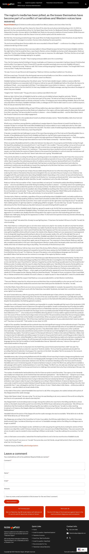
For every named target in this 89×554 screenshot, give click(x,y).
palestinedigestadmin (31, 445)
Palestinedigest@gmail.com (77, 533)
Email (6, 481)
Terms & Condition (69, 552)
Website (7, 489)
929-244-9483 (73, 529)
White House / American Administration (29, 5)
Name (6, 473)
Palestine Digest (20, 552)
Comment (8, 460)
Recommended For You (40, 544)
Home (19, 2)
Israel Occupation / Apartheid (33, 2)
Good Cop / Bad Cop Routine (41, 538)
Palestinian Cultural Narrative (54, 2)
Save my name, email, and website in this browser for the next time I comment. (32, 496)
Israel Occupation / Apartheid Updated (44, 532)
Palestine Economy (73, 2)
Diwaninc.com (10, 542)
